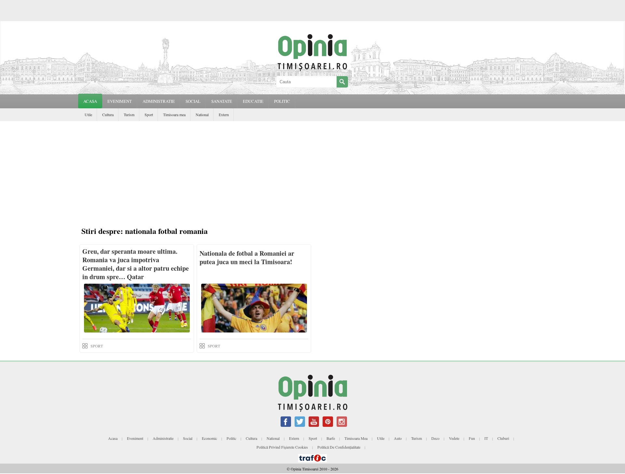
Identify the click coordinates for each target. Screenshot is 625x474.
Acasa (90, 101)
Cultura (108, 114)
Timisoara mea (174, 114)
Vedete (454, 438)
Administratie (163, 438)
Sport (149, 114)
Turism (129, 114)
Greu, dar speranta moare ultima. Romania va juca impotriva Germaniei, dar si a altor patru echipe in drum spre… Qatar (135, 264)
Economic (209, 438)
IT (486, 438)
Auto (398, 438)
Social (187, 438)
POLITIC (282, 101)
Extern (224, 114)
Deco (435, 438)
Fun (472, 438)
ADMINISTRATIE (159, 101)
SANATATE (221, 101)
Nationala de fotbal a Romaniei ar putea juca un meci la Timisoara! (247, 257)
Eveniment (135, 438)
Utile (88, 114)
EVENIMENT (119, 101)
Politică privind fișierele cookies (282, 447)
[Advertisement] (312, 169)
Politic (231, 438)
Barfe (330, 438)
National (202, 114)
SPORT (96, 345)
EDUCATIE (253, 101)
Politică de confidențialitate (338, 447)
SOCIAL (193, 101)
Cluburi (503, 438)
